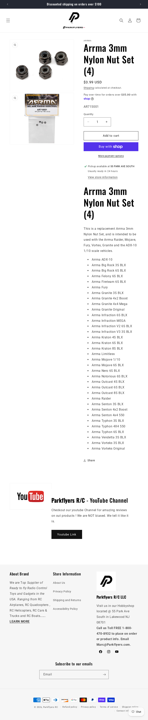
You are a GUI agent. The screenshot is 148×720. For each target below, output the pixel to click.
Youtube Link (66, 534)
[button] (8, 20)
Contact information (127, 711)
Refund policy (69, 707)
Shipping (89, 87)
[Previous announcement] (7, 4)
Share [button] (91, 460)
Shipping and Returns (67, 600)
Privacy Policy (62, 591)
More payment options (111, 156)
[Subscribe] (104, 674)
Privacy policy (88, 707)
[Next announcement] (140, 4)
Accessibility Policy (65, 608)
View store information (103, 177)
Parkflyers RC (51, 707)
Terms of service (109, 707)
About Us (59, 582)
